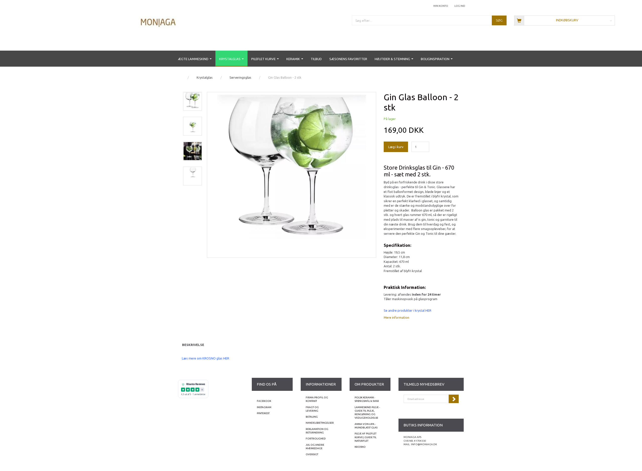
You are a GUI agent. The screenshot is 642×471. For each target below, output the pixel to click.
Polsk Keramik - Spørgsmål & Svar (367, 399)
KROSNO (360, 446)
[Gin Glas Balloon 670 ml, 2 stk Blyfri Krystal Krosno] (291, 175)
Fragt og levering (312, 409)
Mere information (396, 317)
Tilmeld (454, 399)
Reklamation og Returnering (317, 431)
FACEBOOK (264, 401)
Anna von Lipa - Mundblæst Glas (366, 426)
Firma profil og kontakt (317, 399)
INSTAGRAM (264, 407)
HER (428, 310)
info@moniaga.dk (424, 444)
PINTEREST (263, 413)
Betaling (312, 416)
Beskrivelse (193, 344)
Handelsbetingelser (320, 422)
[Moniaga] (158, 22)
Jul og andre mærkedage (315, 446)
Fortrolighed (316, 438)
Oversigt (312, 454)
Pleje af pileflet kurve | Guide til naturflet (365, 437)
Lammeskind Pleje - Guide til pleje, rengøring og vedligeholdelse (367, 412)
